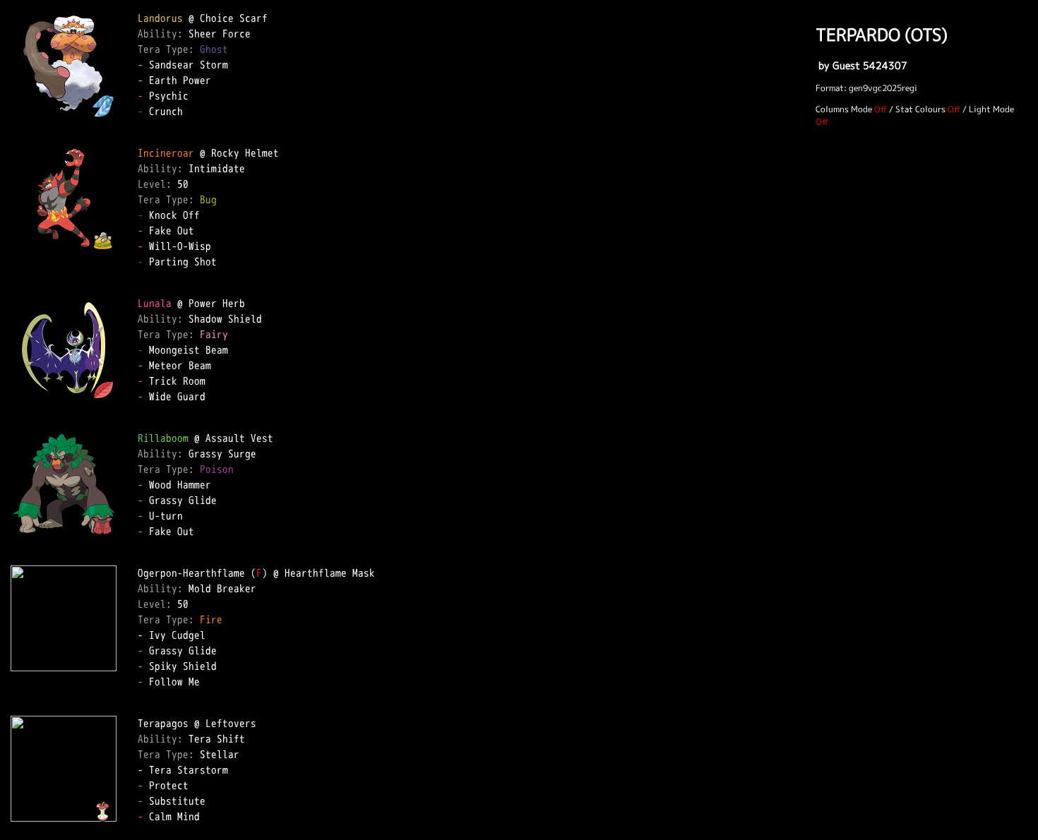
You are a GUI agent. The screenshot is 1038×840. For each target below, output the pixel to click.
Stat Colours (920, 109)
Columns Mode (844, 109)
